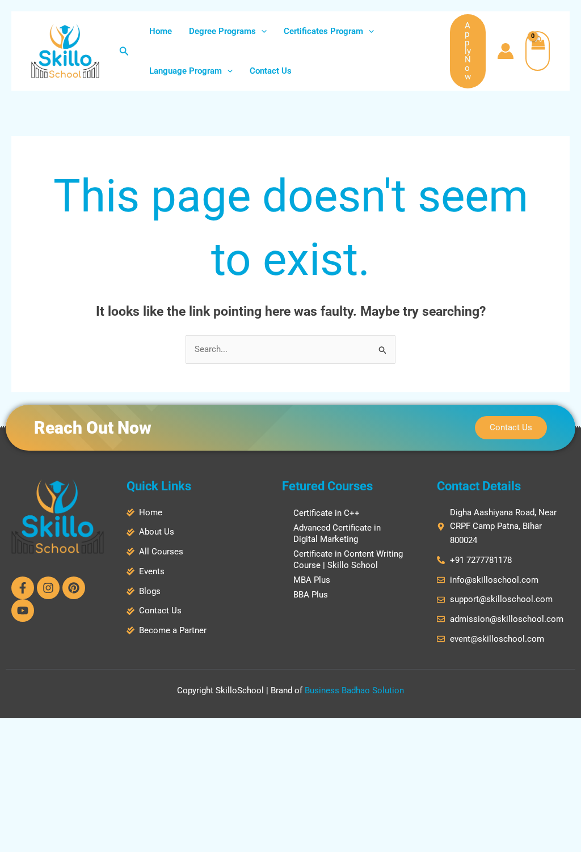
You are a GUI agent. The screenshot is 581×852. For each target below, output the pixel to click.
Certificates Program (323, 31)
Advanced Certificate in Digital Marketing (337, 533)
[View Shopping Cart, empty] (537, 51)
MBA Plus (311, 580)
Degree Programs (222, 31)
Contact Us (271, 71)
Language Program (185, 71)
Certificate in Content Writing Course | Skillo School (348, 559)
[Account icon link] (505, 51)
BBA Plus (310, 595)
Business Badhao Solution (354, 690)
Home (160, 31)
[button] (124, 51)
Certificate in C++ (326, 513)
